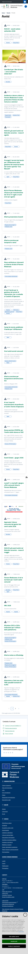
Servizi (6, 819)
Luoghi (3, 861)
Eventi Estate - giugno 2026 (13, 458)
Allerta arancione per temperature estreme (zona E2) (13, 378)
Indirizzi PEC (5, 893)
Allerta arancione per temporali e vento (11, 241)
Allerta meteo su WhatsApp (13, 655)
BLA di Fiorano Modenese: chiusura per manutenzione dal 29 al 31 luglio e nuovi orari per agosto (13, 193)
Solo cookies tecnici (14, 936)
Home (3, 13)
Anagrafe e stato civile (7, 828)
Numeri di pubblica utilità (8, 897)
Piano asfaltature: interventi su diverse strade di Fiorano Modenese (14, 264)
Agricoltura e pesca (6, 823)
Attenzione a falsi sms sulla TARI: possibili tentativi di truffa (13, 682)
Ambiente (4, 825)
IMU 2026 (7, 605)
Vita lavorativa (5, 852)
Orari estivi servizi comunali (13, 351)
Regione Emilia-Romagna (7, 1)
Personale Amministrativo (8, 797)
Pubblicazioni (5, 866)
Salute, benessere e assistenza (9, 847)
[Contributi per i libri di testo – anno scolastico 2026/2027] (14, 56)
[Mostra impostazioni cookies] (26, 477)
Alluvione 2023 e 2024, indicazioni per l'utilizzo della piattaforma (12, 627)
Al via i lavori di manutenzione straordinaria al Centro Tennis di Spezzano (14, 404)
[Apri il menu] (2, 6)
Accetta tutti (14, 941)
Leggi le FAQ (5, 900)
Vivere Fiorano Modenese (10, 857)
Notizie (4, 809)
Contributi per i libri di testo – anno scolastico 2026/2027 (13, 71)
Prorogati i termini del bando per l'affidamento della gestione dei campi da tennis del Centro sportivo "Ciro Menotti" (14, 164)
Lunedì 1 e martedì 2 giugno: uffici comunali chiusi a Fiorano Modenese (14, 485)
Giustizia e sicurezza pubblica (9, 840)
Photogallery (5, 868)
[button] (25, 6)
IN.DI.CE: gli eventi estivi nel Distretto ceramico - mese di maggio (14, 550)
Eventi (3, 863)
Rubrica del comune (7, 891)
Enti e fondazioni (6, 793)
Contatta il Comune (7, 895)
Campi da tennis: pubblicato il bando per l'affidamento (13, 328)
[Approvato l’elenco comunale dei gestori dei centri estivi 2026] (14, 509)
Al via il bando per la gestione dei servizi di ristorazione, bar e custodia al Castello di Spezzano (13, 293)
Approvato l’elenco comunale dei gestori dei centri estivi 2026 (12, 524)
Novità (8, 13)
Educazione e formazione (8, 837)
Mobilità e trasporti (6, 845)
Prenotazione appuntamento (9, 902)
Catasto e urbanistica (7, 833)
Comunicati (5, 811)
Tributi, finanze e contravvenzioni (10, 849)
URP (3, 890)
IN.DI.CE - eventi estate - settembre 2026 (12, 30)
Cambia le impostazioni (14, 946)
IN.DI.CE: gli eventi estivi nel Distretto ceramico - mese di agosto (14, 133)
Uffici (3, 790)
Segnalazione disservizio (8, 904)
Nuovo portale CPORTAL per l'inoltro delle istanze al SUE (14, 431)
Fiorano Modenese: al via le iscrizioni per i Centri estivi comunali (13, 580)
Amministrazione (9, 781)
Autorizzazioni (5, 830)
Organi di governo (6, 785)
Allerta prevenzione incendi (13, 217)
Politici (3, 795)
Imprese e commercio (7, 842)
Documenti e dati (6, 800)
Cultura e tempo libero (7, 835)
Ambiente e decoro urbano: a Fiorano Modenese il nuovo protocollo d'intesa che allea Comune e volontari (14, 98)
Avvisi (3, 814)
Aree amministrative (7, 788)
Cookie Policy (21, 931)
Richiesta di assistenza (7, 906)
